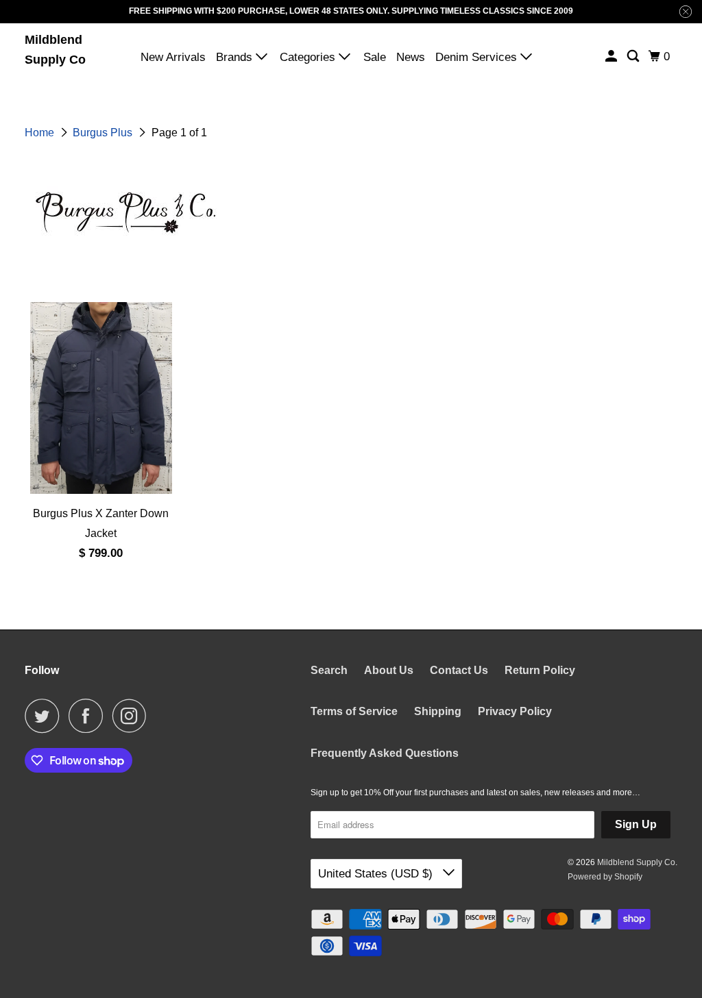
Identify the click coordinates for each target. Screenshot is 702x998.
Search (329, 670)
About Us (388, 670)
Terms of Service (354, 711)
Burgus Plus (104, 132)
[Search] (634, 56)
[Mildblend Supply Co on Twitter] (45, 716)
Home (41, 132)
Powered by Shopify (605, 877)
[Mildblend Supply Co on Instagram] (133, 716)
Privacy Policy (515, 711)
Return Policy (540, 670)
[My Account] (612, 56)
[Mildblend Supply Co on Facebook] (89, 716)
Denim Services (477, 57)
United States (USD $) (377, 873)
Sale (374, 57)
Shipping (437, 711)
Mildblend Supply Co (55, 49)
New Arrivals (173, 57)
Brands (236, 57)
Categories (309, 57)
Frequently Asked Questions (385, 753)
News (410, 57)
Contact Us (459, 670)
